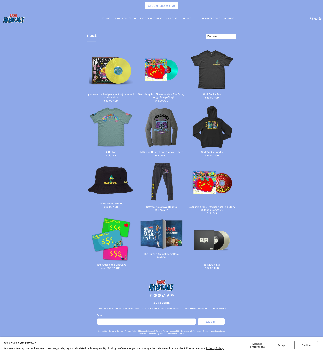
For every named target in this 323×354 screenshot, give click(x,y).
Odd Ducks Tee (212, 94)
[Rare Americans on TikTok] (163, 296)
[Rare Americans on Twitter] (167, 296)
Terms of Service (116, 331)
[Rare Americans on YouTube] (172, 296)
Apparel (187, 18)
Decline (306, 345)
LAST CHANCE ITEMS (151, 18)
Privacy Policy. (215, 348)
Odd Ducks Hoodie (212, 152)
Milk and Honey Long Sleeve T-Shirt (161, 152)
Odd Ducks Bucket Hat (111, 203)
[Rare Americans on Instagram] (155, 296)
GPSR (181, 334)
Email (100, 315)
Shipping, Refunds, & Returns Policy (153, 331)
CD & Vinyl (172, 18)
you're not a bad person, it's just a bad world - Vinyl (111, 96)
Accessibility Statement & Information (185, 331)
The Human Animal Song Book (161, 253)
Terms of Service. (217, 308)
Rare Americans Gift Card (111, 264)
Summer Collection (161, 6)
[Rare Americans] (14, 18)
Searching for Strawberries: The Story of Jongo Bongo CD (212, 208)
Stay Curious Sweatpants (161, 206)
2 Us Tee (111, 152)
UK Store (229, 18)
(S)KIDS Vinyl (212, 264)
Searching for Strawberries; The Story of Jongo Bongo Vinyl (161, 96)
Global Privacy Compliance (214, 331)
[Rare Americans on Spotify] (159, 296)
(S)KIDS (106, 18)
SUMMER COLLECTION (125, 18)
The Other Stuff (210, 18)
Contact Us (102, 331)
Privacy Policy (197, 308)
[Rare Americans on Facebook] (150, 296)
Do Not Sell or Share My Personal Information (158, 334)
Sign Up (211, 322)
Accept (282, 345)
